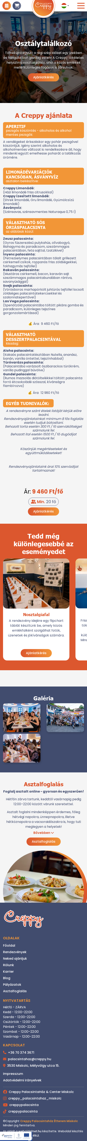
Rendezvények (15, 952)
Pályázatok (12, 984)
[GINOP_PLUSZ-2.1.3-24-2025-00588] (16, 1136)
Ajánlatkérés (43, 77)
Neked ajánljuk (15, 958)
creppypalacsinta (24, 1105)
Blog (6, 978)
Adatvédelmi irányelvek (22, 1080)
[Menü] (81, 6)
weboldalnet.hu (29, 1131)
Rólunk (8, 965)
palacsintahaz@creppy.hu (29, 1059)
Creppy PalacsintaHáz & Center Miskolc (41, 1092)
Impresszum (13, 1073)
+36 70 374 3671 (20, 1052)
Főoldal (9, 945)
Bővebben (41, 832)
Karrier (8, 971)
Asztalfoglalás (43, 841)
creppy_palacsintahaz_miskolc (35, 1098)
